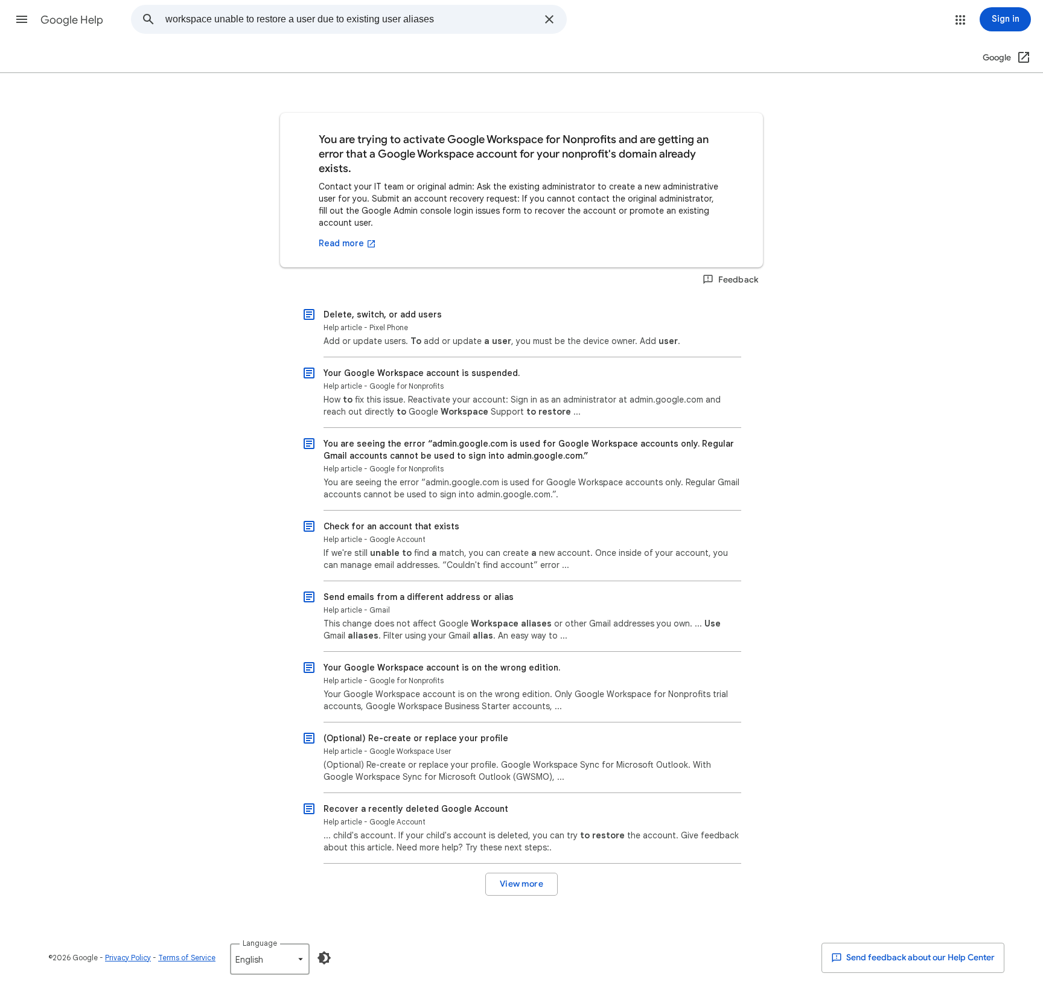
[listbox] (270, 959)
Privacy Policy (128, 957)
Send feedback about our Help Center (919, 957)
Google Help (71, 20)
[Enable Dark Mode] (324, 957)
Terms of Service (186, 957)
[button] (21, 19)
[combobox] (351, 19)
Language (260, 943)
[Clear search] (549, 19)
